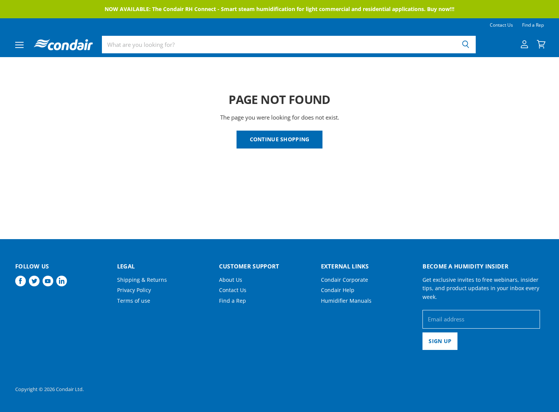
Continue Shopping (280, 139)
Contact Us (501, 25)
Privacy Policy (134, 290)
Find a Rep (533, 25)
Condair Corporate (344, 279)
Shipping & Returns (142, 279)
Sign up (440, 341)
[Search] (466, 44)
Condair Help (337, 290)
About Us (230, 279)
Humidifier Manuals (346, 300)
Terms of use (133, 300)
